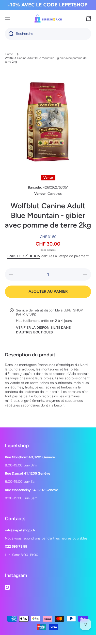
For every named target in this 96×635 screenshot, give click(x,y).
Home (9, 54)
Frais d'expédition (23, 256)
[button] (88, 18)
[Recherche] (9, 34)
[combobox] (48, 34)
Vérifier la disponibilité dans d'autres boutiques (43, 330)
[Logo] (48, 18)
